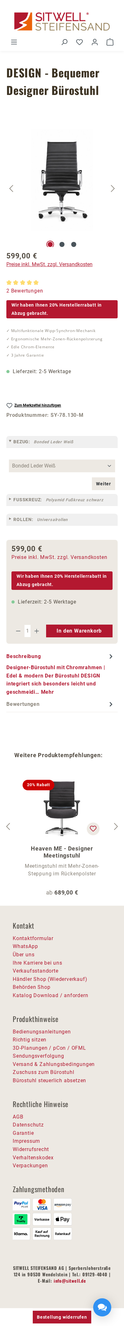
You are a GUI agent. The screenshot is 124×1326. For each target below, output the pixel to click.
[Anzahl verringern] (18, 631)
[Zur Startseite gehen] (62, 21)
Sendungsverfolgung (38, 1056)
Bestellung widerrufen (62, 1317)
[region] (62, 188)
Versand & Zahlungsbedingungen (54, 1064)
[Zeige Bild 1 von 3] (50, 244)
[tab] (60, 674)
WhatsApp (25, 946)
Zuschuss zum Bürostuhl (43, 1072)
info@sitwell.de (70, 1280)
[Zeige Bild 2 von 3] (62, 244)
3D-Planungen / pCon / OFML (49, 1048)
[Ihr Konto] (94, 42)
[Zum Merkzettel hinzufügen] (93, 828)
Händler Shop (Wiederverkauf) (50, 979)
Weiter (103, 483)
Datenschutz (28, 1125)
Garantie (23, 1133)
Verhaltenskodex (33, 1158)
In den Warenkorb (79, 631)
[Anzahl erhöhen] (37, 631)
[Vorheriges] (11, 188)
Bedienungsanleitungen (42, 1032)
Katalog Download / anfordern (50, 995)
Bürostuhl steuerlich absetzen (49, 1080)
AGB (18, 1117)
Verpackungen (30, 1166)
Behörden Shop (31, 987)
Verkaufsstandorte (36, 971)
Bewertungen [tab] (23, 704)
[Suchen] (64, 42)
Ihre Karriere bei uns (37, 963)
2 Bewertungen (24, 291)
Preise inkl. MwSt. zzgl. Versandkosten (49, 264)
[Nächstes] (113, 188)
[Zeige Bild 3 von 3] (73, 244)
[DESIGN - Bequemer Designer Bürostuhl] (62, 180)
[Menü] (14, 42)
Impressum (26, 1141)
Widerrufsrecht (31, 1149)
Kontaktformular (33, 938)
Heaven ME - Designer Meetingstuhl (62, 852)
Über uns (23, 955)
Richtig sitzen (29, 1040)
